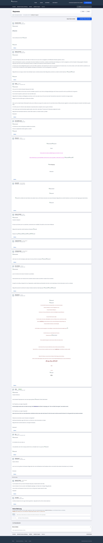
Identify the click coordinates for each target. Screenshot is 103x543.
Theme (13, 541)
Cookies (30, 541)
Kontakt (26, 541)
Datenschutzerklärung (19, 541)
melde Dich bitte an (48, 510)
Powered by (86, 541)
